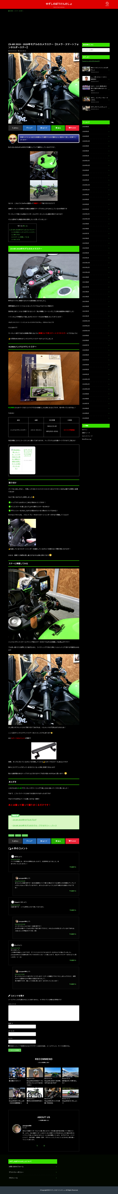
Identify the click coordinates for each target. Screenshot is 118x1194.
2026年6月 (85, 126)
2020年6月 (85, 350)
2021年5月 (85, 296)
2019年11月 (86, 384)
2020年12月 (86, 321)
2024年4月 (85, 170)
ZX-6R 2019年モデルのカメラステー (22, 230)
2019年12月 (86, 379)
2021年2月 (85, 311)
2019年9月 (85, 394)
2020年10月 (86, 330)
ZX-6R (12, 835)
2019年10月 (86, 389)
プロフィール (13, 1178)
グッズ (18, 835)
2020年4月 (85, 360)
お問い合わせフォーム (16, 1166)
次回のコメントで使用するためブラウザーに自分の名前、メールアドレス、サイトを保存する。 (40, 1046)
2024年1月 (85, 180)
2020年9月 (85, 335)
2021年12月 (86, 262)
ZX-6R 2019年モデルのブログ (25, 820)
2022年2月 (85, 253)
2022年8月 (85, 228)
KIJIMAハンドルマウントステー (23, 232)
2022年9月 (85, 224)
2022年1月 (85, 258)
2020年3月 (85, 364)
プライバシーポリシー (16, 1172)
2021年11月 (86, 267)
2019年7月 (85, 403)
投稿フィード (86, 433)
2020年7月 (85, 345)
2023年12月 (86, 185)
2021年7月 (85, 287)
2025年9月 (85, 146)
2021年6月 (85, 291)
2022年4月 (85, 243)
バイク (25, 835)
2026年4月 (85, 131)
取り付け (15, 234)
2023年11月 (86, 189)
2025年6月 (85, 151)
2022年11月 (86, 214)
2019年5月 (85, 413)
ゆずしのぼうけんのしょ (59, 3)
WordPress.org (86, 439)
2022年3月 (85, 248)
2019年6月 (85, 408)
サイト (10, 1038)
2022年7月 (85, 233)
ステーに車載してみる (20, 237)
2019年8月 (85, 398)
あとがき (15, 239)
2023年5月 (85, 194)
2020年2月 (85, 369)
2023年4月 (85, 199)
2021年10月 (86, 272)
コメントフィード (87, 436)
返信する (73, 867)
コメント (12, 1004)
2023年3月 (85, 204)
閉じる (25, 226)
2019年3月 (85, 418)
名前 (10, 1023)
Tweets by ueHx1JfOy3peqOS (91, 61)
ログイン (84, 429)
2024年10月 (86, 165)
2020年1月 (85, 374)
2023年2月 (85, 209)
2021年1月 (85, 316)
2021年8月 (85, 282)
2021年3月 (85, 306)
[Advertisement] (59, 27)
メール (11, 1031)
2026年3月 (85, 136)
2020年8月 (85, 340)
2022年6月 (85, 238)
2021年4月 (85, 301)
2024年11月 (86, 160)
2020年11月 (86, 326)
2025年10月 (86, 141)
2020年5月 (85, 355)
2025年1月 (85, 156)
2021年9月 (85, 277)
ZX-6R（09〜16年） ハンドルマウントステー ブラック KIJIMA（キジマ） (28, 452)
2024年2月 (85, 175)
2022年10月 (86, 219)
